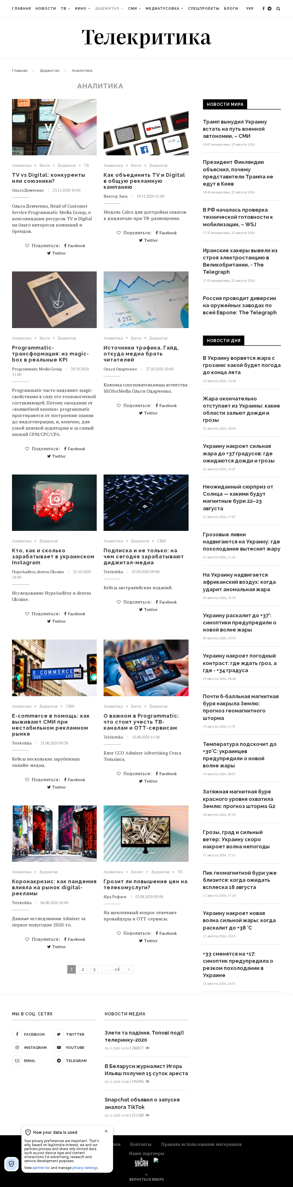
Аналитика (21, 165)
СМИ (132, 9)
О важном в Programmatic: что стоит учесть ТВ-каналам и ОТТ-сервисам (141, 722)
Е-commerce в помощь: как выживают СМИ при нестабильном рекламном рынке (51, 725)
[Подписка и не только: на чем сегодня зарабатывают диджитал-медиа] (146, 503)
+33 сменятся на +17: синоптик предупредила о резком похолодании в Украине (238, 964)
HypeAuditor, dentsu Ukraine (38, 571)
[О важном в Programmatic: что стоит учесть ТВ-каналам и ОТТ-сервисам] (146, 668)
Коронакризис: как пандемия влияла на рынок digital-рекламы (54, 887)
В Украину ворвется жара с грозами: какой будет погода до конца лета (242, 365)
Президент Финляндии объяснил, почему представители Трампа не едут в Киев (238, 173)
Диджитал (107, 9)
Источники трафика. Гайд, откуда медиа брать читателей (141, 354)
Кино (80, 9)
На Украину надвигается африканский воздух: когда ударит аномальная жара (239, 582)
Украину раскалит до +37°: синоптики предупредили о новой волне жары (239, 622)
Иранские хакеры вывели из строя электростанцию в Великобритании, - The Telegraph (240, 261)
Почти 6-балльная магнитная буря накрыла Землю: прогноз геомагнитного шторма (241, 707)
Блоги (231, 9)
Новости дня (224, 340)
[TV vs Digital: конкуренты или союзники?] (54, 127)
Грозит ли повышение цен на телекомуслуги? (146, 884)
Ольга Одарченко (120, 369)
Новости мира (225, 104)
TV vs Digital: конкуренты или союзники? (49, 178)
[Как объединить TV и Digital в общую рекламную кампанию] (146, 127)
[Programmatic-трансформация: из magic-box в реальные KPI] (54, 299)
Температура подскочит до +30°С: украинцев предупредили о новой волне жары (240, 755)
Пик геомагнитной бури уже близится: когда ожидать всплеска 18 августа (240, 880)
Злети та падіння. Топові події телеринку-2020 (144, 1036)
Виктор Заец (116, 196)
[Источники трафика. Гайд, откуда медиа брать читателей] (146, 299)
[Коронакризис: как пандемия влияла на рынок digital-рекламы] (54, 833)
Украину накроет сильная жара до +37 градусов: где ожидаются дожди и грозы (239, 453)
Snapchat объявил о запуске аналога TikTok (142, 1103)
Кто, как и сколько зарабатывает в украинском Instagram (53, 556)
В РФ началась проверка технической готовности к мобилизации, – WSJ (238, 217)
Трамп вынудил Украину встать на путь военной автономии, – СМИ (235, 129)
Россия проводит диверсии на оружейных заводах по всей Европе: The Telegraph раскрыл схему (240, 309)
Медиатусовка (162, 9)
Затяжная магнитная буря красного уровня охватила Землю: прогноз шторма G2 (239, 799)
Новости (45, 9)
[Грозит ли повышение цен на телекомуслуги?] (146, 833)
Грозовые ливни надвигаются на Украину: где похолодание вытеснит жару (241, 541)
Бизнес (137, 872)
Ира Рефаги (115, 896)
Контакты (140, 1144)
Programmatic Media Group (37, 369)
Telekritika (113, 571)
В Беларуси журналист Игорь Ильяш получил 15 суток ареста (146, 1069)
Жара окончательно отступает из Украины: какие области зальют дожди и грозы (241, 409)
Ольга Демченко (28, 190)
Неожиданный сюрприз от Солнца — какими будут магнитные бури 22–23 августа (238, 497)
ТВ (63, 9)
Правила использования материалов (201, 1144)
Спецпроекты (203, 9)
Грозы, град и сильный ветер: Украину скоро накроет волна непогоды (236, 839)
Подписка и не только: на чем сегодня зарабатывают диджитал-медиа (144, 556)
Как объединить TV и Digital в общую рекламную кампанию (144, 181)
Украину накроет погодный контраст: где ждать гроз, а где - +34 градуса (240, 663)
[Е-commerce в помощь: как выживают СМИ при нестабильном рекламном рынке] (54, 668)
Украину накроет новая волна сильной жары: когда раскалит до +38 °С (239, 920)
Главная (21, 9)
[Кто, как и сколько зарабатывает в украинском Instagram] (54, 503)
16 (117, 969)
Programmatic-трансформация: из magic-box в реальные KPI (50, 354)
